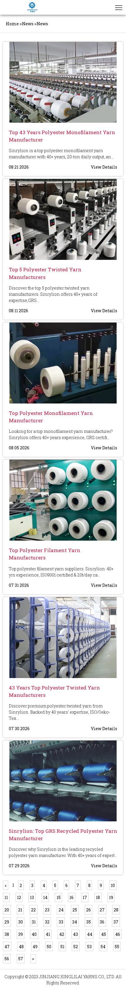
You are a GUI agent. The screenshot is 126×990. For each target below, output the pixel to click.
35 (88, 922)
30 (20, 922)
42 (61, 934)
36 (102, 922)
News (27, 23)
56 (6, 958)
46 (117, 934)
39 (20, 934)
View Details (104, 167)
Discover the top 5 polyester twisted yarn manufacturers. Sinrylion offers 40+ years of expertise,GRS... (53, 294)
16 (71, 897)
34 (74, 922)
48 (21, 946)
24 (61, 910)
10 (113, 885)
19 (111, 897)
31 (34, 922)
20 (6, 910)
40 (34, 934)
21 (20, 910)
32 (47, 922)
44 (89, 934)
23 (47, 910)
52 (75, 946)
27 (102, 910)
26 (88, 910)
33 (61, 922)
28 (116, 910)
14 (45, 897)
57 (20, 958)
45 (103, 934)
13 (32, 897)
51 (62, 946)
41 (48, 934)
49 (35, 946)
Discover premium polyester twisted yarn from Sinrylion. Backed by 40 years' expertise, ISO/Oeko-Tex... (59, 712)
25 (74, 910)
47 (7, 946)
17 (85, 897)
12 (19, 897)
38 (6, 934)
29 (6, 922)
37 (115, 922)
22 (33, 910)
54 (103, 946)
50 (49, 946)
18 (98, 897)
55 (117, 946)
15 (59, 897)
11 (6, 897)
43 (75, 934)
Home (12, 23)
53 (89, 946)
